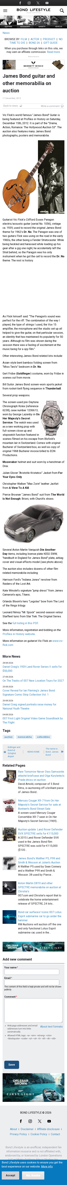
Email (7, 978)
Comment (10, 996)
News (6, 33)
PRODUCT (49, 39)
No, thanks (33, 1175)
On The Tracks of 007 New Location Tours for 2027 (33, 680)
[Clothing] (8, 27)
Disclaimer (27, 1129)
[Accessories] (25, 27)
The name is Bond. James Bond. (52, 752)
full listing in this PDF (25, 623)
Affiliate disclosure (48, 1129)
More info (47, 1166)
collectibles (43, 737)
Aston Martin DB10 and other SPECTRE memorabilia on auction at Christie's (39, 887)
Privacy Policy (18, 1134)
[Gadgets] (42, 27)
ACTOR (35, 39)
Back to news (10, 105)
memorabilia (25, 737)
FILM (24, 39)
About (13, 1129)
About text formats (51, 1026)
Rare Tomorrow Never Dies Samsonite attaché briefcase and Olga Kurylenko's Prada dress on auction (41, 775)
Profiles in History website (19, 634)
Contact (55, 1134)
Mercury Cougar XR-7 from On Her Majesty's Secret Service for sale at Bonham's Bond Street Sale (39, 804)
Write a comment (50, 106)
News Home (33, 752)
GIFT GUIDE (50, 42)
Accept (10, 1175)
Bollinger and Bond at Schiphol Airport (14, 752)
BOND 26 (34, 42)
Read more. (53, 52)
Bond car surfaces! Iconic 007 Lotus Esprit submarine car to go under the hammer (40, 916)
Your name (10, 967)
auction (8, 737)
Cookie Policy (39, 1134)
